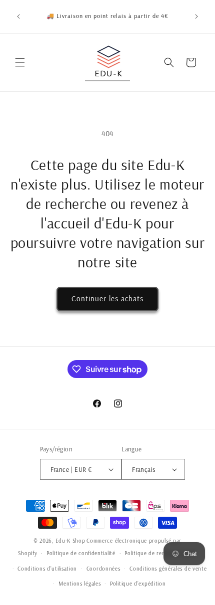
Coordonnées (103, 568)
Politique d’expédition (138, 583)
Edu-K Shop (71, 540)
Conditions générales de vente (168, 568)
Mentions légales (79, 583)
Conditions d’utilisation (47, 568)
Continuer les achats (108, 298)
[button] (20, 62)
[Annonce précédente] (19, 16)
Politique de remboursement (160, 553)
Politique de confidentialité (81, 553)
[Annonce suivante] (197, 16)
